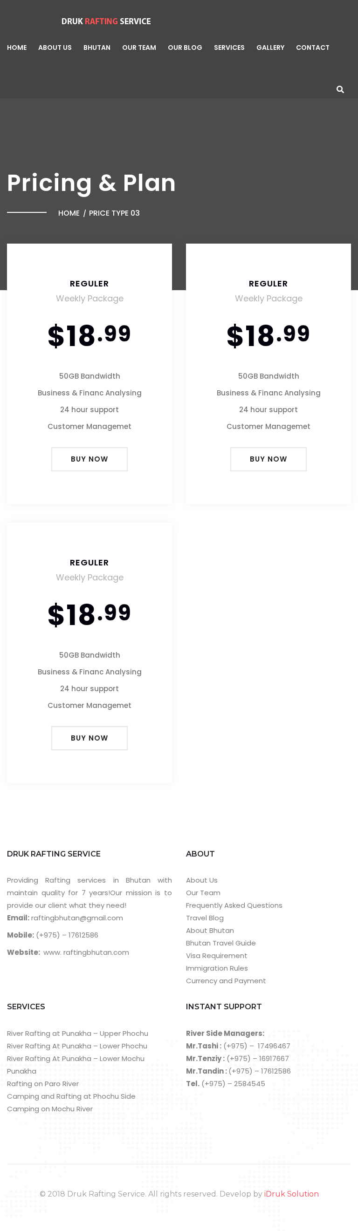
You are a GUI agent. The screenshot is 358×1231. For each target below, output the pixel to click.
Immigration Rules (217, 968)
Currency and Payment (226, 981)
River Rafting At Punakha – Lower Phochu (77, 1046)
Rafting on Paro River (43, 1083)
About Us (55, 47)
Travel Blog (205, 918)
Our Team (139, 47)
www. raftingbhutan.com (86, 952)
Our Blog (185, 47)
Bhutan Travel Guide (221, 943)
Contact (313, 47)
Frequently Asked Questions (234, 905)
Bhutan (96, 47)
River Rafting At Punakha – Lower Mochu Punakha (76, 1065)
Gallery (270, 47)
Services (229, 47)
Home (17, 47)
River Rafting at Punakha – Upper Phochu (77, 1033)
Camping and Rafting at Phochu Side (71, 1096)
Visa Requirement (217, 955)
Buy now (89, 459)
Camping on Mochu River (50, 1109)
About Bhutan (210, 930)
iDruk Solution (291, 1194)
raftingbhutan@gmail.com (76, 918)
